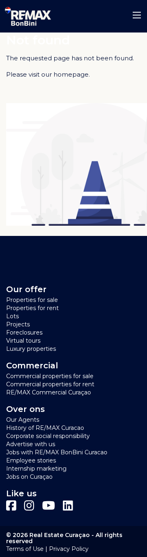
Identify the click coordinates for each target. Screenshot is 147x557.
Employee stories (31, 460)
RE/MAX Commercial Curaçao (48, 392)
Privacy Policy (69, 549)
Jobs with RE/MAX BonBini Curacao (56, 452)
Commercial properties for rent (50, 384)
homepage (71, 74)
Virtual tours (23, 340)
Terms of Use (25, 549)
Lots (12, 316)
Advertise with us (30, 444)
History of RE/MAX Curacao (45, 428)
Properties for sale (32, 300)
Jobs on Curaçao (29, 476)
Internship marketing (36, 468)
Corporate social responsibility (48, 436)
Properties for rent (32, 308)
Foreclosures (24, 332)
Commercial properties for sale (50, 376)
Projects (18, 324)
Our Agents (22, 419)
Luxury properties (31, 348)
